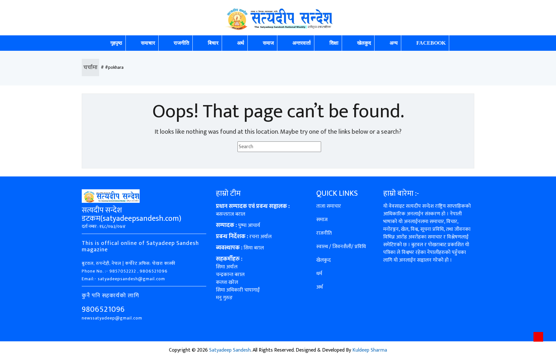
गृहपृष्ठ (116, 43)
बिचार (213, 43)
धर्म (319, 273)
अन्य (394, 43)
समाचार (148, 43)
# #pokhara (112, 67)
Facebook (431, 43)
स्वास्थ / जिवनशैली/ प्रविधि (341, 246)
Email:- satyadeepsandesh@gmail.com (123, 279)
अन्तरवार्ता (301, 43)
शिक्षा (333, 43)
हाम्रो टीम (228, 193)
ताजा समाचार (328, 206)
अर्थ (240, 43)
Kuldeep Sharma (369, 350)
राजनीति (181, 43)
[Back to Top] (538, 337)
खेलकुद (364, 43)
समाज (268, 43)
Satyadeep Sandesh (230, 350)
